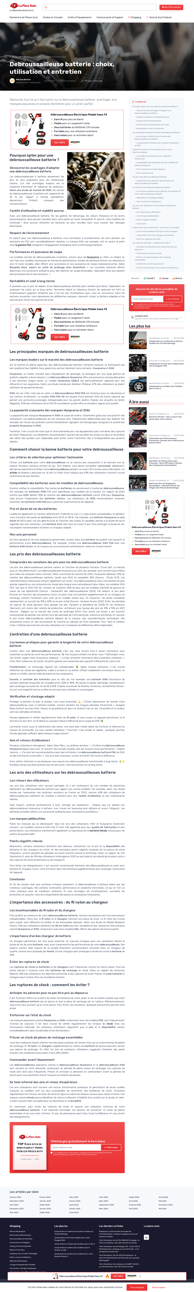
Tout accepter (137, 1287)
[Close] (148, 605)
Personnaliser (158, 1287)
